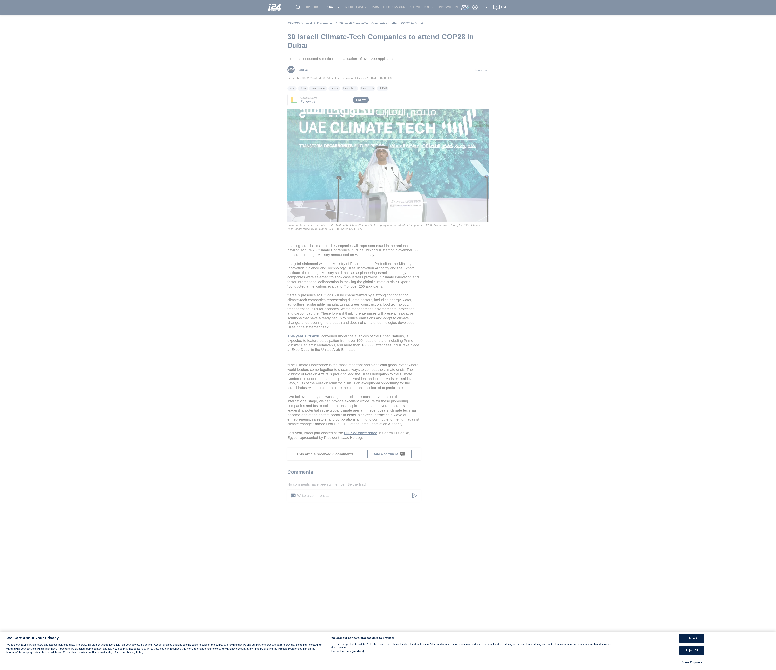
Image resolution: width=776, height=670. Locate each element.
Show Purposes (692, 662)
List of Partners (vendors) (347, 651)
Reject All (692, 650)
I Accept (692, 638)
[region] (388, 651)
